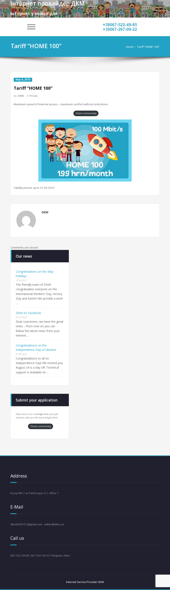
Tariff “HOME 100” (148, 47)
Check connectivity (86, 113)
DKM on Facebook (28, 313)
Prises (33, 96)
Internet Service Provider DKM (85, 582)
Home (129, 47)
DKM (21, 96)
